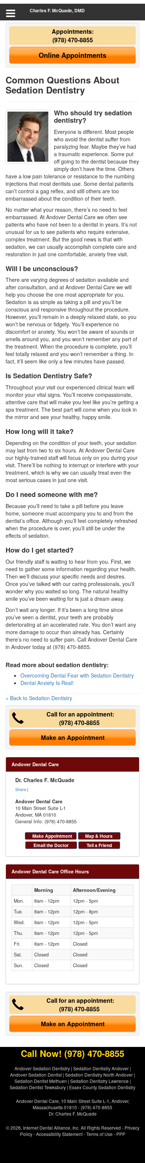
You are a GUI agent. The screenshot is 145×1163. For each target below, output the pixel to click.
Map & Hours (99, 836)
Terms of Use (99, 1134)
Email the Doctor (51, 845)
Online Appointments (72, 55)
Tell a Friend (99, 845)
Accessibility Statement (59, 1134)
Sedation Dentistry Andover (101, 1068)
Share (20, 789)
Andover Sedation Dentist (36, 1074)
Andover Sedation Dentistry (42, 1068)
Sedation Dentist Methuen (40, 1081)
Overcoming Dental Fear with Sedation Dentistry (77, 675)
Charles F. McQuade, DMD (57, 10)
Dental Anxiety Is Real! (47, 682)
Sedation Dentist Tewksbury (38, 1087)
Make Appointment (52, 836)
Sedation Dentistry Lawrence (99, 1081)
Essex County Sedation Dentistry (102, 1087)
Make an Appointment (72, 737)
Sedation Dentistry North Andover (99, 1074)
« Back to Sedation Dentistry (39, 698)
